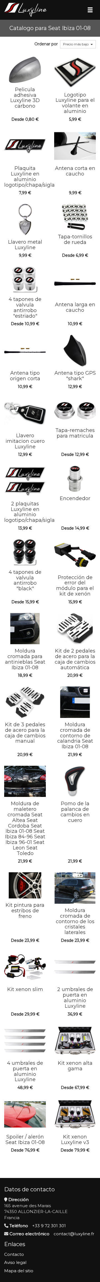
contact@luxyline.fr (74, 1233)
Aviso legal (15, 1262)
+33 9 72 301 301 (49, 1225)
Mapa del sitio (18, 1270)
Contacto (14, 1254)
